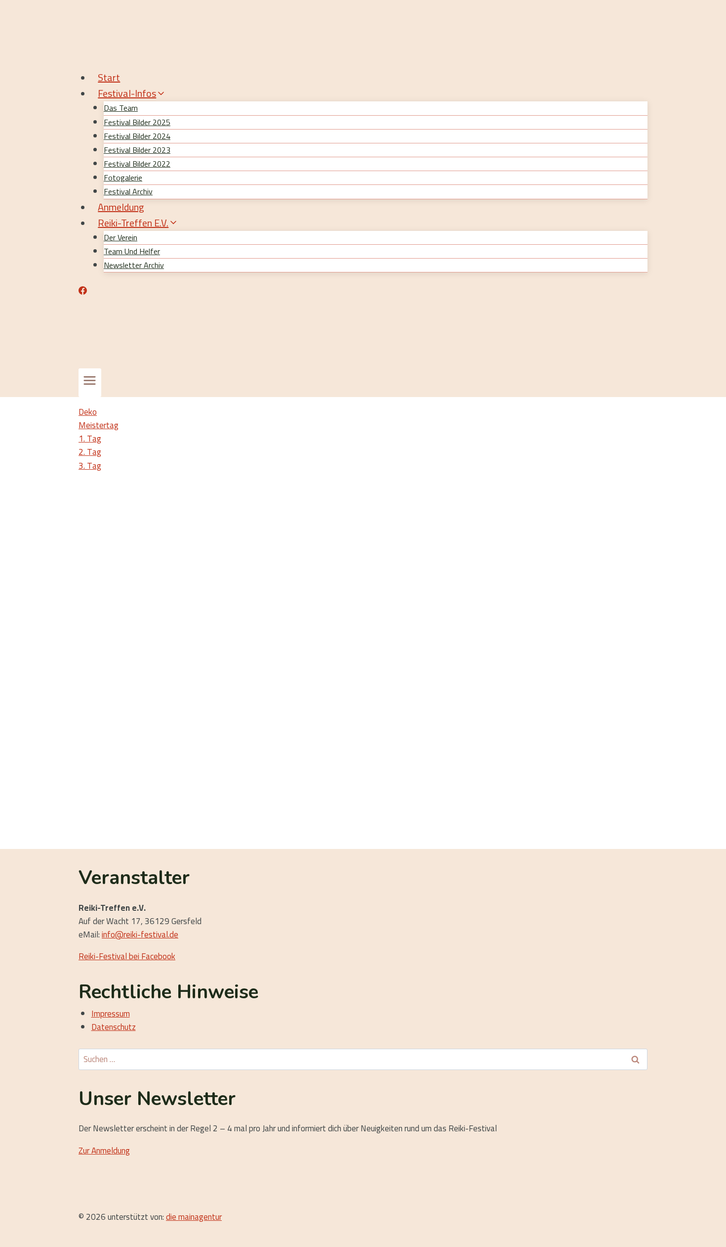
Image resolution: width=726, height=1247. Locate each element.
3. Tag (90, 466)
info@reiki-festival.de (140, 934)
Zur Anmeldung (104, 1150)
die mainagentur (194, 1217)
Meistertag (99, 425)
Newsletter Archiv (134, 265)
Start (109, 77)
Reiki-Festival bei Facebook (127, 956)
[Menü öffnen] (90, 382)
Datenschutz (113, 1027)
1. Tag (90, 438)
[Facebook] (83, 292)
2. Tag (90, 452)
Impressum (110, 1014)
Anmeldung (121, 207)
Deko (88, 412)
